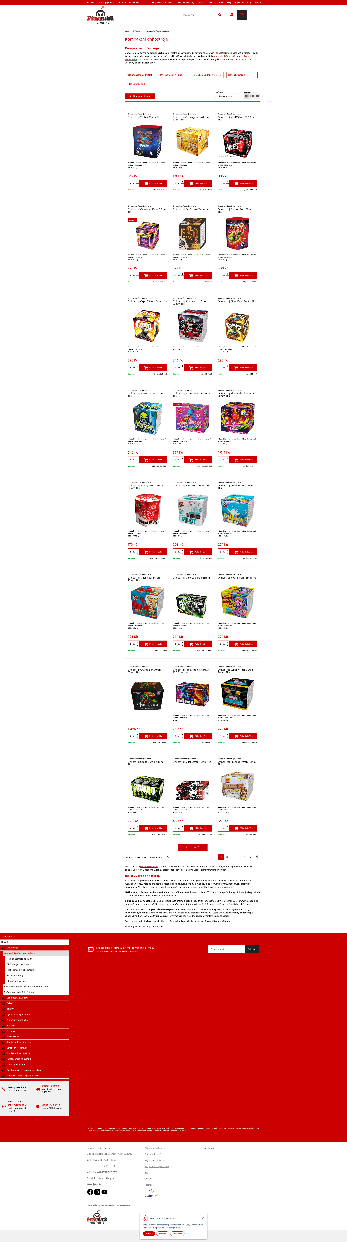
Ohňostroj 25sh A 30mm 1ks (144, 117)
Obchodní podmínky (185, 2)
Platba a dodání (205, 2)
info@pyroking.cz (108, 2)
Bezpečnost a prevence (162, 2)
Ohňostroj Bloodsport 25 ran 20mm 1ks (190, 302)
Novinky (5, 942)
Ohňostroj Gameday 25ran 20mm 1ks (147, 210)
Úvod (92, 2)
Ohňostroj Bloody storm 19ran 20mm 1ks (145, 487)
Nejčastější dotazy (243, 2)
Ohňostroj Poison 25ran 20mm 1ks (145, 394)
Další (257, 2)
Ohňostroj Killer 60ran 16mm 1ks (192, 761)
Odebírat (252, 949)
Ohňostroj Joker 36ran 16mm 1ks (237, 577)
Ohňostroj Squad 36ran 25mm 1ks (145, 763)
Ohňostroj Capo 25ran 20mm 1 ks (147, 301)
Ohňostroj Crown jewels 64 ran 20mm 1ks (191, 118)
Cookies (148, 1178)
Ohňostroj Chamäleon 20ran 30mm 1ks (144, 671)
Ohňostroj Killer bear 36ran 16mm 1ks (144, 579)
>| (257, 857)
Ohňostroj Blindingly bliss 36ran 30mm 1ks (236, 394)
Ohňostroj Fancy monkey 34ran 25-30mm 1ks (191, 671)
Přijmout (149, 1234)
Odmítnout (177, 1234)
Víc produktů (192, 847)
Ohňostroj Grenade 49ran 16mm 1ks (237, 763)
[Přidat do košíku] (153, 183)
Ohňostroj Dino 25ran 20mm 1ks (237, 301)
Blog (229, 2)
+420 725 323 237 (130, 2)
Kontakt (219, 2)
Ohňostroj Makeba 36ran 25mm (191, 577)
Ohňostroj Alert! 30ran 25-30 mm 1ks (237, 118)
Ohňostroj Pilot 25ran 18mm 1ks (192, 485)
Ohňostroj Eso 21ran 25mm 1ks (191, 209)
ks (134, 183)
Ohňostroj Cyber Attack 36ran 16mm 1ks (235, 671)
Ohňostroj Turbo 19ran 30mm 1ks (235, 210)
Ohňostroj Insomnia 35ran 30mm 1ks (192, 394)
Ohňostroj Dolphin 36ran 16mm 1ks (236, 487)
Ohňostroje (137, 31)
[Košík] (242, 15)
